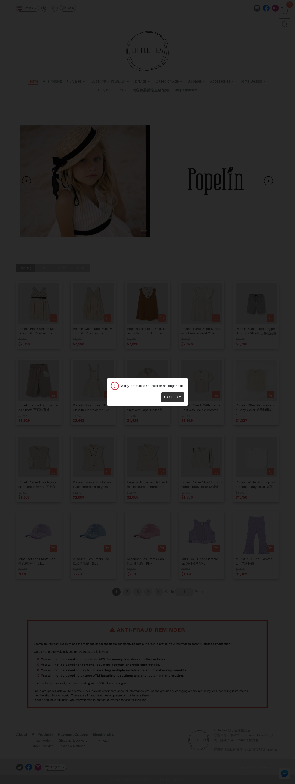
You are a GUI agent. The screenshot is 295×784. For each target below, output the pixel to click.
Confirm (172, 397)
